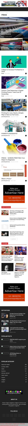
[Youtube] (14, 419)
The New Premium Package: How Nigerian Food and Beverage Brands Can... (17, 315)
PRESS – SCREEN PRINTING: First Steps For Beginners (13, 159)
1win (15, 425)
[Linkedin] (11, 415)
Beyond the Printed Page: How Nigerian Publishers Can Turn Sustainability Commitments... (17, 233)
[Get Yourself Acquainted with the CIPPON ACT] (5, 226)
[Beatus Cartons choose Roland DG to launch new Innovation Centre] (5, 348)
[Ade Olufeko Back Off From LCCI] (7, 267)
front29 (2, 36)
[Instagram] (7, 415)
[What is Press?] (14, 171)
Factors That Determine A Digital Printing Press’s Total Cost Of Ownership (12, 92)
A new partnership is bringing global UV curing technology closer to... (18, 329)
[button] (26, 9)
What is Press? (6, 179)
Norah (2, 73)
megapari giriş (16, 423)
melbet (6, 423)
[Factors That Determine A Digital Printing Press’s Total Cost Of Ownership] (14, 82)
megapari (10, 423)
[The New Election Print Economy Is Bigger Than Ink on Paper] (5, 322)
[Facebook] (4, 415)
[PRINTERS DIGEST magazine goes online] (5, 341)
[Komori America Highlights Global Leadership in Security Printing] (5, 219)
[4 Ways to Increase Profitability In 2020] (14, 62)
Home (2, 12)
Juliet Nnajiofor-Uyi (5, 116)
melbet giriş (22, 423)
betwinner (2, 423)
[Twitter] (15, 415)
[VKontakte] (23, 415)
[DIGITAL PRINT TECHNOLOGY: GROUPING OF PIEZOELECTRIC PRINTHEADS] (14, 27)
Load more (13, 239)
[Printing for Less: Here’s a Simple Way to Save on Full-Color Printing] (14, 105)
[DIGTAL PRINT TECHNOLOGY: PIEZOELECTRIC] (11, 46)
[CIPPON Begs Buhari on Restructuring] (5, 355)
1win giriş (11, 425)
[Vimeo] (19, 415)
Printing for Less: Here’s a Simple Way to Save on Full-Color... (12, 114)
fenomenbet (6, 425)
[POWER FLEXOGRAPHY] (14, 126)
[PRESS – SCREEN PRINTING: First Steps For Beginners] (14, 147)
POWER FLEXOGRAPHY (9, 133)
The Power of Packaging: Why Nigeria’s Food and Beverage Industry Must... (17, 212)
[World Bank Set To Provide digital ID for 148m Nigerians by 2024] (21, 250)
